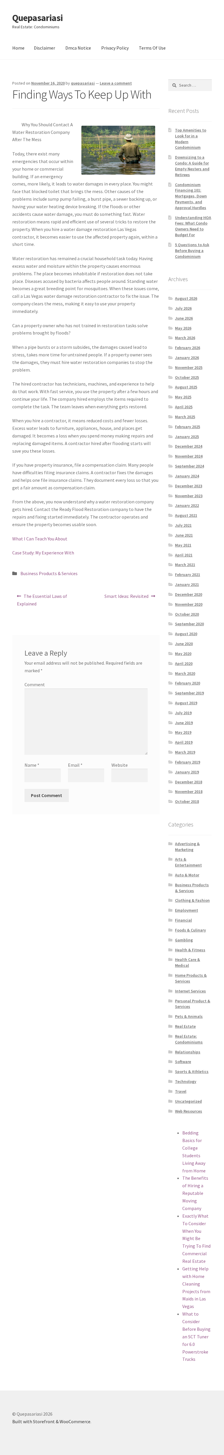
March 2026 (185, 337)
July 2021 (183, 525)
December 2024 (188, 446)
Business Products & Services (49, 573)
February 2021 (187, 574)
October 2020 (187, 614)
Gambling (184, 940)
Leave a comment (116, 83)
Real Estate (185, 1026)
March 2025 (185, 416)
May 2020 (183, 653)
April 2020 (183, 663)
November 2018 (188, 791)
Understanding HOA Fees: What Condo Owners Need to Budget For (193, 226)
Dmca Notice (78, 48)
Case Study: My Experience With (43, 553)
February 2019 (187, 762)
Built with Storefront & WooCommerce (51, 1421)
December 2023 (188, 485)
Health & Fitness (190, 950)
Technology (185, 1081)
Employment (186, 910)
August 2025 (186, 387)
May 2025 (183, 397)
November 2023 (188, 495)
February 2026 (187, 347)
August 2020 (186, 633)
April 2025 (183, 406)
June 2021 (184, 535)
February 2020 (187, 683)
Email (75, 765)
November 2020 (188, 604)
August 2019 (186, 702)
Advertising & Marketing (187, 846)
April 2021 (183, 555)
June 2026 (184, 318)
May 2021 (183, 545)
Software (183, 1061)
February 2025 (187, 426)
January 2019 (187, 772)
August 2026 (186, 298)
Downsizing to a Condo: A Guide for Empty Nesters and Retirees (192, 166)
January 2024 (187, 476)
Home (18, 48)
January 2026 (187, 357)
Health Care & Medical (187, 962)
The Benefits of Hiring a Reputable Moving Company (195, 1193)
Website (119, 765)
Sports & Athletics (192, 1071)
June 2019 (184, 722)
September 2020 (189, 623)
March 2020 (185, 673)
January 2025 (187, 436)
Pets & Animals (189, 1016)
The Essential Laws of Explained (42, 600)
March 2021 (185, 564)
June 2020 (184, 643)
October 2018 (187, 801)
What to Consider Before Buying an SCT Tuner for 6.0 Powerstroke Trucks (196, 1336)
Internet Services (190, 991)
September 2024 (189, 466)
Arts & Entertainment (188, 862)
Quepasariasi (37, 18)
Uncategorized (188, 1101)
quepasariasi (83, 83)
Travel (180, 1091)
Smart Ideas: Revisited (126, 598)
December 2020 (188, 594)
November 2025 (188, 367)
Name (31, 765)
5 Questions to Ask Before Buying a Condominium (192, 250)
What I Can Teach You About (39, 539)
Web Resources (188, 1111)
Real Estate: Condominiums (189, 1039)
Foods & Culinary (190, 930)
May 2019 (183, 732)
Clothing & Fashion (192, 900)
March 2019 (185, 752)
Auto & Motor (187, 875)
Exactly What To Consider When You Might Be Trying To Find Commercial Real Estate (196, 1238)
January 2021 (187, 584)
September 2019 (189, 693)
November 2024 (188, 456)
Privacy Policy (115, 48)
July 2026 (183, 308)
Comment (34, 684)
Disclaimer (44, 48)
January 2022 (187, 505)
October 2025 (187, 377)
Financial (183, 920)
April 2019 (183, 742)
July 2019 (183, 712)
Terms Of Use (152, 48)
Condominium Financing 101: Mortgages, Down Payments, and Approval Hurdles (191, 196)
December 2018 (188, 782)
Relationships (187, 1052)
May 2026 (183, 328)
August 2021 (186, 515)
